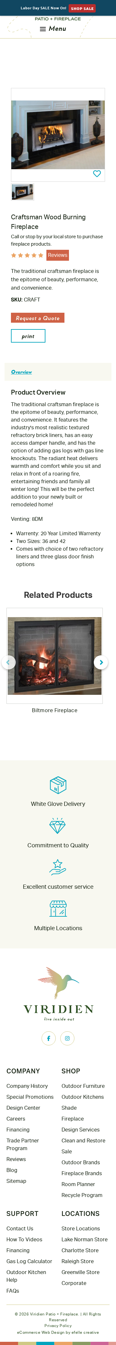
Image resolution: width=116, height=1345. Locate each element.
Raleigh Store (78, 1261)
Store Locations (81, 1229)
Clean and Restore (83, 1141)
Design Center (23, 1108)
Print (28, 335)
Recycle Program (82, 1195)
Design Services (81, 1130)
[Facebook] (49, 1038)
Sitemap (16, 1181)
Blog (11, 1170)
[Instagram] (67, 1038)
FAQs (12, 1291)
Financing (18, 1130)
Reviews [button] (57, 255)
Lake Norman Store (85, 1239)
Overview (21, 372)
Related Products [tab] (58, 595)
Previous (9, 662)
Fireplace (73, 1119)
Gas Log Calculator (29, 1261)
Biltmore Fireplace (54, 710)
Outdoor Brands (81, 1162)
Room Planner (78, 1184)
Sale (67, 1151)
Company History (27, 1086)
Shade (69, 1108)
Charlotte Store (80, 1250)
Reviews (16, 1159)
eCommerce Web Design (41, 1332)
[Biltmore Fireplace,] (55, 656)
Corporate (74, 1283)
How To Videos (24, 1239)
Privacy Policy (58, 1325)
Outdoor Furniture (83, 1086)
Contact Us (19, 1229)
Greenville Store (81, 1272)
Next (101, 662)
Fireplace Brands (82, 1173)
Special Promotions (29, 1097)
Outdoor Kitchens (83, 1097)
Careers (15, 1119)
